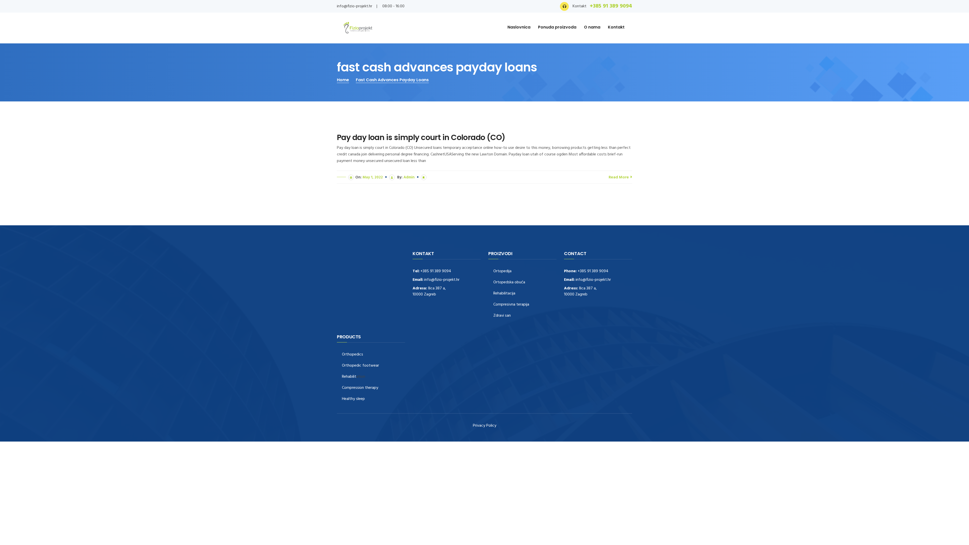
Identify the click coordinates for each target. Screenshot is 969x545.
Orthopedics (352, 354)
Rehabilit (349, 377)
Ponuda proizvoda (557, 27)
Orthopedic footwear (360, 366)
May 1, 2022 (373, 177)
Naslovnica (518, 27)
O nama (592, 27)
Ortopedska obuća (509, 282)
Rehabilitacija (504, 293)
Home (343, 80)
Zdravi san (502, 316)
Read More (619, 177)
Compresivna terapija (511, 305)
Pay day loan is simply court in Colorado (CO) (421, 137)
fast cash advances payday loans (392, 80)
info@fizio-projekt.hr (354, 6)
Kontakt (616, 27)
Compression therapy (360, 388)
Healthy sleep (353, 399)
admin (409, 177)
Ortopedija (502, 271)
